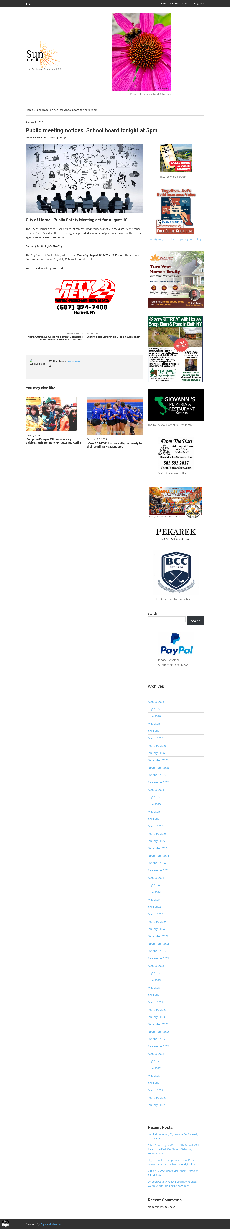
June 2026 (154, 716)
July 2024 (154, 885)
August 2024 (156, 877)
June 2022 (154, 1068)
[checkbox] (5, 1223)
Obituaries (173, 3)
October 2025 (157, 775)
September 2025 (158, 782)
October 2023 (157, 951)
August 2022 (156, 1053)
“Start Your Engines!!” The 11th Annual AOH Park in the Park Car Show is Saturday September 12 (173, 1149)
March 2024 (155, 914)
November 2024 (158, 855)
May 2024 (154, 899)
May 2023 (154, 987)
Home (163, 3)
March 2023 (155, 1002)
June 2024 (154, 892)
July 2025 (154, 797)
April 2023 (154, 995)
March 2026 (155, 738)
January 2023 (156, 1017)
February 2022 (157, 1097)
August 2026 (156, 701)
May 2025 (154, 811)
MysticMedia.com (51, 1224)
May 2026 (154, 723)
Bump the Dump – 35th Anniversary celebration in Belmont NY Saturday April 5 (53, 441)
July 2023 (154, 973)
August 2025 (156, 789)
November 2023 (158, 943)
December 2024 (158, 848)
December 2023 (158, 936)
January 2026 (156, 753)
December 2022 (158, 1024)
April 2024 (154, 907)
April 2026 (154, 731)
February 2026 (157, 745)
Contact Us (185, 3)
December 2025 (158, 760)
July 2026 (154, 709)
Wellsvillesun (39, 138)
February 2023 (157, 1009)
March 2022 (155, 1090)
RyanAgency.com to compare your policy (175, 239)
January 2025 (156, 841)
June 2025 (154, 804)
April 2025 (154, 819)
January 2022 (156, 1105)
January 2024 (156, 929)
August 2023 (156, 965)
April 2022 (154, 1083)
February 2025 (157, 833)
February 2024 (157, 921)
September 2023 (158, 958)
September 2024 (158, 870)
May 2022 (154, 1075)
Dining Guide (198, 3)
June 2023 (154, 980)
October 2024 (157, 863)
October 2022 (157, 1039)
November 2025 (158, 767)
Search (152, 613)
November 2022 (158, 1031)
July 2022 (154, 1061)
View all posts (73, 362)
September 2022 (158, 1046)
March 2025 (155, 826)
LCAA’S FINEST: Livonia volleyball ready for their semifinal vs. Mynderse (115, 445)
